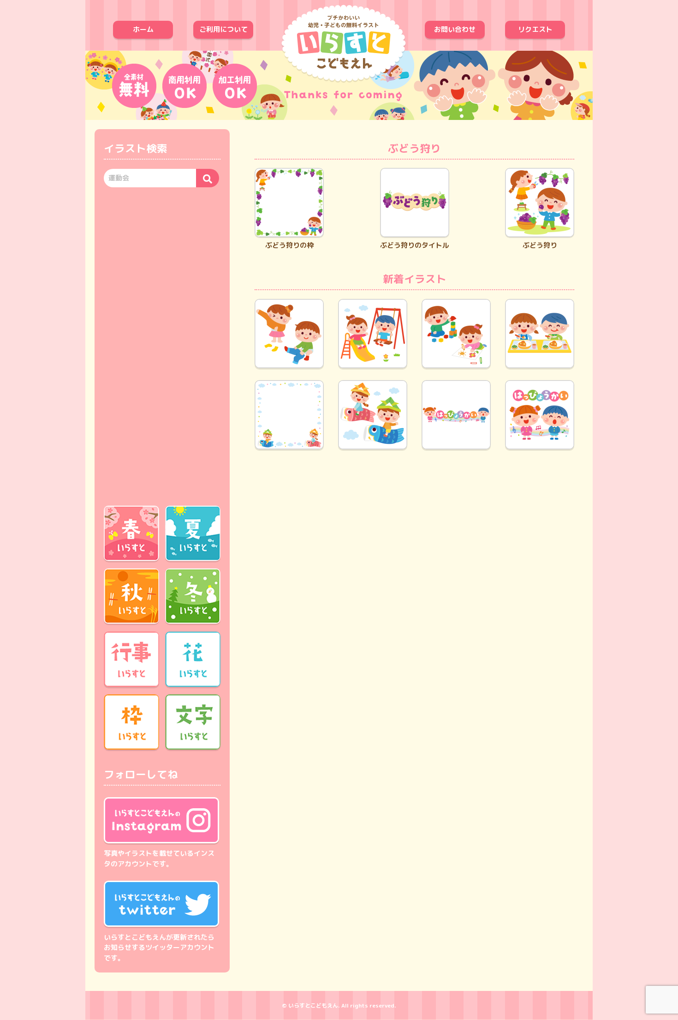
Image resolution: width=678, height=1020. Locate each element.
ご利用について (223, 29)
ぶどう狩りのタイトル (414, 245)
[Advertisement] (162, 345)
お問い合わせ (455, 29)
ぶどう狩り (540, 245)
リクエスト (535, 29)
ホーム (143, 29)
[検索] (207, 178)
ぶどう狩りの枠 (289, 245)
